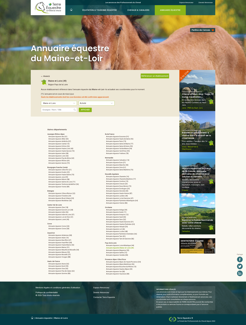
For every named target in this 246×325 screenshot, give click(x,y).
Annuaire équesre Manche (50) (117, 165)
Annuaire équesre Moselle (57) (59, 254)
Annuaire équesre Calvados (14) (117, 160)
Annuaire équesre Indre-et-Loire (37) (61, 215)
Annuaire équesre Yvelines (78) (117, 153)
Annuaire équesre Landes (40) (117, 196)
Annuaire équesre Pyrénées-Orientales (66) (121, 234)
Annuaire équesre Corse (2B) (58, 229)
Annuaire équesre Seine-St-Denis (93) (119, 146)
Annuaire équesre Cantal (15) (58, 144)
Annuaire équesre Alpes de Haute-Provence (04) (123, 262)
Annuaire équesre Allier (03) (58, 139)
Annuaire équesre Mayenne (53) (117, 250)
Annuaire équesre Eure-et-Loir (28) (60, 210)
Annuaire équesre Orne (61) (116, 167)
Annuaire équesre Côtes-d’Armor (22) (61, 193)
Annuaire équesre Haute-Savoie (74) (61, 151)
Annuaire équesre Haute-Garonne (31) (120, 222)
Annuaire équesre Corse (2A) (58, 226)
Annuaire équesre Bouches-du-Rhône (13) (121, 267)
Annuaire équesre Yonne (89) (58, 187)
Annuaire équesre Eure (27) (116, 162)
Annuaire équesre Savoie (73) (59, 163)
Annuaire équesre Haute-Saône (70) (61, 175)
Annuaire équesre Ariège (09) (116, 210)
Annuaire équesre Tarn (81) (116, 236)
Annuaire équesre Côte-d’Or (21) (59, 170)
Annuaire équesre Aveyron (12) (117, 215)
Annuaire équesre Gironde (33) (117, 191)
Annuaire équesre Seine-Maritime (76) (119, 170)
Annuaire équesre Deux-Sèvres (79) (118, 186)
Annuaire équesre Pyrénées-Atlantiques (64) (122, 201)
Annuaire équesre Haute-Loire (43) (60, 148)
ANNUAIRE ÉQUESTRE (170, 10)
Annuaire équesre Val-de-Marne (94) (119, 148)
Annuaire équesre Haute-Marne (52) (61, 245)
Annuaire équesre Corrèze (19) (117, 181)
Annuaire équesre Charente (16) (117, 176)
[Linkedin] (240, 273)
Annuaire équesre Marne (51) (58, 247)
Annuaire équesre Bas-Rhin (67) (59, 240)
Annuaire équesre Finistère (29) (59, 196)
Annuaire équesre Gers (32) (116, 219)
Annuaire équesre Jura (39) (58, 177)
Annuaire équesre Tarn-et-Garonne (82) (120, 239)
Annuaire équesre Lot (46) (115, 229)
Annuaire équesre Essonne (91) (117, 137)
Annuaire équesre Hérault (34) (117, 227)
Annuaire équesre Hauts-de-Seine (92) (119, 139)
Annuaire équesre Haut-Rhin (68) (60, 243)
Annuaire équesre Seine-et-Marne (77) (119, 144)
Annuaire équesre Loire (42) (58, 156)
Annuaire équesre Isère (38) (58, 153)
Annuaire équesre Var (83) (115, 271)
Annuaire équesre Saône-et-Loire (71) (61, 182)
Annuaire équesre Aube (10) (58, 238)
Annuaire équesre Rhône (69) (59, 161)
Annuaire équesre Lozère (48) (117, 231)
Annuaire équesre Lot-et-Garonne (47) (119, 198)
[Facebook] (240, 259)
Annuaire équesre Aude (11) (116, 212)
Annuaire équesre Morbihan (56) (60, 201)
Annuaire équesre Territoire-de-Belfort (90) (63, 184)
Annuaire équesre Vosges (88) (59, 257)
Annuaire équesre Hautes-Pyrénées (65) (120, 224)
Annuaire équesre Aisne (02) (58, 264)
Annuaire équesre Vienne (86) (116, 203)
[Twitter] (240, 266)
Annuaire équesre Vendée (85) (117, 255)
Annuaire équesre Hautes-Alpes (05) (119, 269)
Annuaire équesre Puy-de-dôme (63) (61, 158)
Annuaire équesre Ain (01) (57, 137)
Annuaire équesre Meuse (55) (59, 252)
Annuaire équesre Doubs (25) (59, 172)
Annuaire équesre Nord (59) (58, 266)
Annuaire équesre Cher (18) (58, 207)
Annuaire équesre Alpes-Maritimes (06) (120, 264)
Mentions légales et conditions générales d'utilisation (58, 287)
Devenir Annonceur (206, 2)
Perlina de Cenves (201, 30)
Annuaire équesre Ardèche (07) (59, 141)
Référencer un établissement (154, 76)
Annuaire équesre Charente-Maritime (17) (121, 179)
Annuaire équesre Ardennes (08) (60, 235)
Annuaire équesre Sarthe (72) (116, 253)
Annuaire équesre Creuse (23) (117, 184)
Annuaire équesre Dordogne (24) (118, 189)
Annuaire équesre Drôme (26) (59, 146)
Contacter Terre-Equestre (104, 297)
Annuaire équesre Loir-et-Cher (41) (60, 217)
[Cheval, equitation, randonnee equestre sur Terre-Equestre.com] (48, 7)
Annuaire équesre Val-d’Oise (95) (118, 151)
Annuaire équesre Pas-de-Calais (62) (61, 271)
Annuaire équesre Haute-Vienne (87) (119, 193)
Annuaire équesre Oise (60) (58, 268)
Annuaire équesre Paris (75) (116, 141)
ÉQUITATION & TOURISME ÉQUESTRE (99, 10)
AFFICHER (85, 110)
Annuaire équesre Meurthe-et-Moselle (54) (63, 250)
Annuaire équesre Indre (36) (58, 212)
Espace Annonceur (186, 2)
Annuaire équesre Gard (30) (116, 217)
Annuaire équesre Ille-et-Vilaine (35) (61, 198)
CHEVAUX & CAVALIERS (138, 10)
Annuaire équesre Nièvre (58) (58, 179)
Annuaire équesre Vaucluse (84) (117, 274)
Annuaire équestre (43, 318)
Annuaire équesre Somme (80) (59, 273)
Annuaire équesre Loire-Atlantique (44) (120, 245)
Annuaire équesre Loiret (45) (58, 219)
